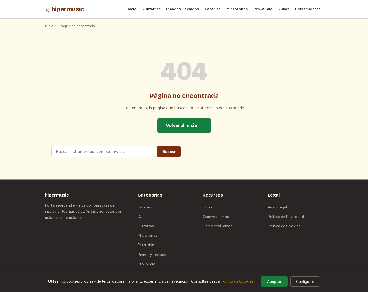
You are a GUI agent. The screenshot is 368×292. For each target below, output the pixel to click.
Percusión (146, 244)
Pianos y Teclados (182, 8)
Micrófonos (237, 8)
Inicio (132, 8)
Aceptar (274, 281)
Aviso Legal (277, 207)
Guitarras (151, 8)
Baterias (145, 207)
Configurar (305, 281)
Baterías (212, 8)
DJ (140, 216)
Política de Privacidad (286, 216)
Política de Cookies (284, 226)
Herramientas (307, 8)
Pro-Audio (263, 8)
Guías (284, 8)
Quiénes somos (216, 216)
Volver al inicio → (184, 125)
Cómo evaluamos (217, 226)
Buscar (168, 151)
